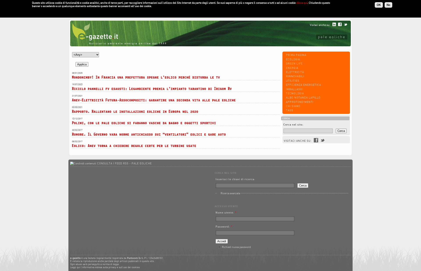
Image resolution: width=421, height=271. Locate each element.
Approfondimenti (299, 102)
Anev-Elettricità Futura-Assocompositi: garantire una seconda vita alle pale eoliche (154, 100)
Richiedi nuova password (236, 247)
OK (379, 5)
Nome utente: (226, 212)
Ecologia (293, 59)
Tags (289, 110)
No (388, 5)
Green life (294, 63)
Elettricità (295, 72)
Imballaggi (294, 89)
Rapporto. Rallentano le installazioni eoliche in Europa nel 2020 (135, 111)
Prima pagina (296, 55)
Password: (224, 226)
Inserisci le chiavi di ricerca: (235, 179)
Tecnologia (295, 93)
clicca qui (301, 2)
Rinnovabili (295, 76)
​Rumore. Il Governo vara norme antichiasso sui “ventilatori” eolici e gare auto (149, 134)
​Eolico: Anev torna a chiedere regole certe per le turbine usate (134, 146)
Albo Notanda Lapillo (303, 97)
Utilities (292, 80)
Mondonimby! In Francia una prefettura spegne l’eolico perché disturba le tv (146, 77)
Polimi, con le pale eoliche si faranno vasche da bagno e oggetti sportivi (144, 123)
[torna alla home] (94, 39)
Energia (292, 68)
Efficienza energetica (303, 84)
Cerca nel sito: (293, 124)
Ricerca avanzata (230, 193)
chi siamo (293, 106)
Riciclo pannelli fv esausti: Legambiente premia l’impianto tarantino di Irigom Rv (152, 88)
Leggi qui (75, 267)
